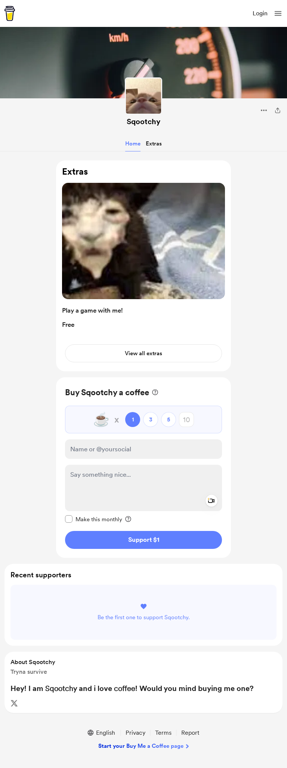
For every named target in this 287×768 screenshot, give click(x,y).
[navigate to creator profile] (143, 96)
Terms (163, 732)
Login (260, 13)
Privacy (135, 732)
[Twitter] (14, 703)
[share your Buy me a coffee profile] (277, 110)
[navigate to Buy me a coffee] (9, 13)
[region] (143, 266)
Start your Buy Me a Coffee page (140, 746)
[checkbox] (93, 519)
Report (190, 732)
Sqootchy (143, 121)
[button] (278, 13)
